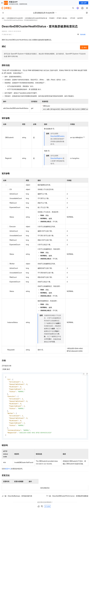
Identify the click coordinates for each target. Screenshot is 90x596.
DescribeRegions (56, 158)
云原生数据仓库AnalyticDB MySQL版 (36, 18)
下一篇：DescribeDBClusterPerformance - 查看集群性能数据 (67, 496)
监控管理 (80, 18)
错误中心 (8, 469)
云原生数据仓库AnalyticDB (15, 18)
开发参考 (51, 18)
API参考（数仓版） (62, 18)
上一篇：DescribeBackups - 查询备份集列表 (17, 496)
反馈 (48, 506)
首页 (3, 18)
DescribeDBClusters (57, 136)
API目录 (72, 18)
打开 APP (83, 3)
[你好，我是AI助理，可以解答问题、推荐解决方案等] (77, 8)
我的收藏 (82, 34)
